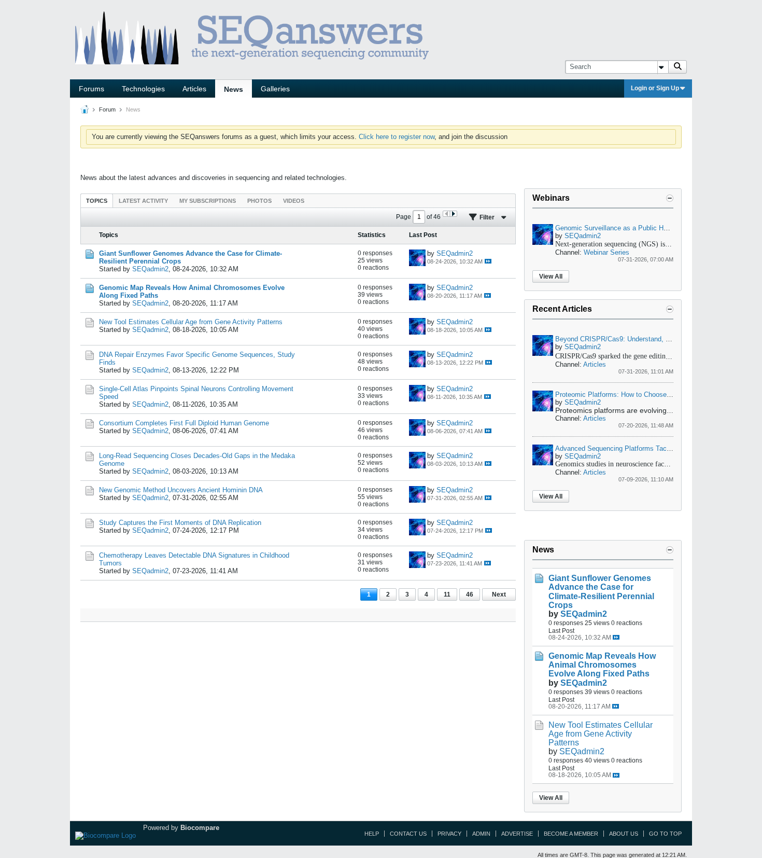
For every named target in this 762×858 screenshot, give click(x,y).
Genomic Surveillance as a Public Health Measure (630, 228)
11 (447, 594)
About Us (623, 834)
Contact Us (408, 834)
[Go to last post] (488, 261)
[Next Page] (453, 213)
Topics (96, 201)
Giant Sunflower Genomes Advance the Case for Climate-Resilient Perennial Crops (601, 591)
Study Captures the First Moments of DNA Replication (180, 523)
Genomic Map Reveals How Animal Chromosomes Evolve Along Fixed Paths (602, 665)
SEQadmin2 (150, 269)
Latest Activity (143, 201)
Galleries (275, 89)
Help (371, 834)
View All (550, 276)
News (233, 89)
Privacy (449, 834)
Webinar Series (606, 252)
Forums (91, 89)
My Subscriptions (207, 201)
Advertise (517, 834)
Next (499, 594)
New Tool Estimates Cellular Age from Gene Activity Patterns (191, 322)
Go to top (665, 834)
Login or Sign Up (655, 88)
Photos (259, 201)
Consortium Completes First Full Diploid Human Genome (184, 423)
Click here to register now (396, 137)
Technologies (143, 89)
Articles (194, 89)
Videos (293, 201)
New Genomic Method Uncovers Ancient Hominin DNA (181, 490)
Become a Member (571, 834)
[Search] (677, 67)
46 (469, 594)
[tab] (96, 200)
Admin (481, 834)
